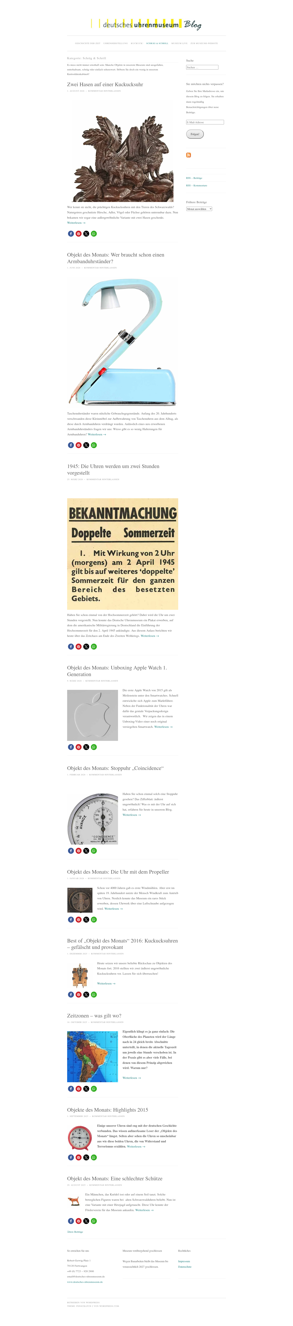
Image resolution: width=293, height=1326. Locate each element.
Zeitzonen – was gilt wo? (94, 1015)
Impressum (184, 1261)
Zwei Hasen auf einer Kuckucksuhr (105, 84)
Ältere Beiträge (75, 1231)
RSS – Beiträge (194, 178)
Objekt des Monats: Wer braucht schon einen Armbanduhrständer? (115, 258)
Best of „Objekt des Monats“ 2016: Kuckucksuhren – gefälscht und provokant (122, 944)
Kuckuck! (137, 43)
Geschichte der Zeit (87, 43)
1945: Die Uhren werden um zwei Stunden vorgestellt (113, 469)
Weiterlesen (76, 222)
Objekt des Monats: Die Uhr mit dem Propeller (118, 871)
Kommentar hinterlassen (104, 90)
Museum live (179, 43)
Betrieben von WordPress (83, 1302)
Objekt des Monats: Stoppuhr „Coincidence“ (115, 767)
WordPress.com (109, 1306)
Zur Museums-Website (204, 43)
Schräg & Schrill (157, 43)
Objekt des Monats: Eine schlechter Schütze (114, 1178)
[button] (146, 24)
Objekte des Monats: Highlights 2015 (107, 1109)
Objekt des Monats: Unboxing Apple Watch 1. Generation (117, 671)
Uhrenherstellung (115, 43)
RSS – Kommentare (196, 185)
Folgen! (195, 134)
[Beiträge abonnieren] (188, 156)
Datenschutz (184, 1266)
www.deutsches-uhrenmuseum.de (85, 1282)
